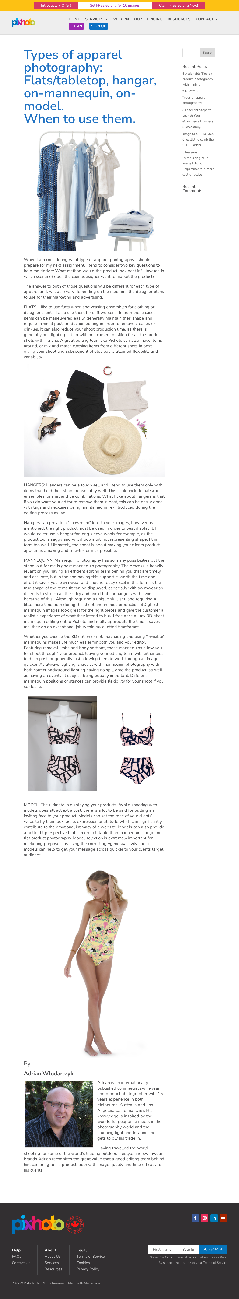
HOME (74, 19)
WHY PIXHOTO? (127, 19)
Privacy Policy (88, 1269)
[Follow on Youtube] (223, 1218)
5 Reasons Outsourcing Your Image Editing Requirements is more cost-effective (198, 163)
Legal (82, 1250)
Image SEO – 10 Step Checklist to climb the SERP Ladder (198, 139)
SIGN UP (98, 26)
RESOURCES (179, 19)
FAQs (16, 1256)
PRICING (154, 19)
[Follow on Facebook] (195, 1218)
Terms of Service (91, 1256)
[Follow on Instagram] (204, 1218)
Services (52, 1262)
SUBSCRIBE (213, 1249)
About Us (53, 1256)
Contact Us (21, 1262)
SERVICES (94, 19)
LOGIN (76, 26)
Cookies (83, 1262)
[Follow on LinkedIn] (214, 1218)
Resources (53, 1269)
